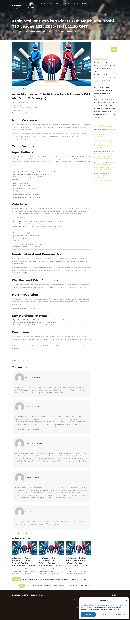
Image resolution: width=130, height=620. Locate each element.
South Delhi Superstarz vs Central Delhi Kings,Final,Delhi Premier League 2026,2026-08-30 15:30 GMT (105, 102)
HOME (43, 3)
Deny (104, 614)
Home (14, 31)
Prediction (20, 31)
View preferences (120, 614)
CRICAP (75, 3)
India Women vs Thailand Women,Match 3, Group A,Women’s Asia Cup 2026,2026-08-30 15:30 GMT (23, 561)
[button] (126, 600)
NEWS (65, 3)
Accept (88, 614)
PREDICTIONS (53, 3)
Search (97, 45)
